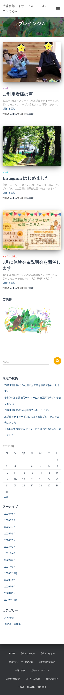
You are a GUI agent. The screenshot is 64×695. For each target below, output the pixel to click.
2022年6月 (10, 553)
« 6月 (5, 497)
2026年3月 (10, 520)
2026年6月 (10, 513)
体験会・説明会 (10, 256)
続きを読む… (10, 108)
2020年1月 (10, 593)
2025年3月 (10, 533)
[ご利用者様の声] (32, 62)
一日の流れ (20, 670)
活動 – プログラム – (40, 670)
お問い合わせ (52, 679)
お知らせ (7, 88)
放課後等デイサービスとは (21, 662)
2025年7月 (10, 527)
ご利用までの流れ (47, 662)
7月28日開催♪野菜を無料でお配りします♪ (26, 410)
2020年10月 (10, 573)
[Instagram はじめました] (32, 146)
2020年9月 (10, 580)
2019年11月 (10, 599)
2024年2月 (10, 540)
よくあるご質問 (33, 679)
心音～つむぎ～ (48, 653)
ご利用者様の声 (18, 94)
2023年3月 (10, 546)
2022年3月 (10, 560)
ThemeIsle (40, 686)
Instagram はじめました (26, 178)
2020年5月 (10, 586)
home (12, 653)
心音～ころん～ (28, 653)
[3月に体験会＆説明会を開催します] (32, 230)
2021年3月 (10, 566)
